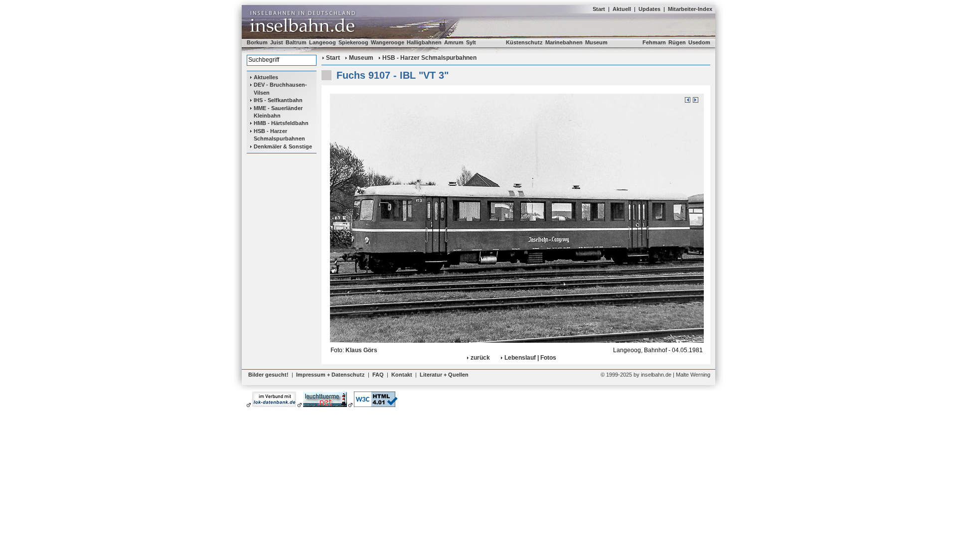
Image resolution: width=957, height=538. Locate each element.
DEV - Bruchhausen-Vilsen (280, 88)
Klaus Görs (361, 350)
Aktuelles (266, 77)
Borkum (257, 42)
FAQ (378, 375)
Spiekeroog (353, 42)
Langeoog (322, 42)
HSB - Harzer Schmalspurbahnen (279, 134)
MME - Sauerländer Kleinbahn (278, 112)
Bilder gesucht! (268, 375)
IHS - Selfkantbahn (278, 100)
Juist (276, 42)
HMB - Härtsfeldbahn (281, 123)
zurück (480, 357)
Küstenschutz (524, 42)
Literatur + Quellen (444, 375)
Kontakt (401, 375)
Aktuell (622, 9)
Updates (649, 9)
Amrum (454, 42)
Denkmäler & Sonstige (283, 146)
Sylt (471, 42)
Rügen (677, 42)
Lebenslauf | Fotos (530, 357)
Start (599, 9)
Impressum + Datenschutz (330, 375)
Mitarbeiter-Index (690, 9)
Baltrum (296, 42)
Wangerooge (387, 42)
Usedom (699, 42)
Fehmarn (654, 42)
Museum (596, 42)
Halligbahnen (424, 42)
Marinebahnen (564, 42)
